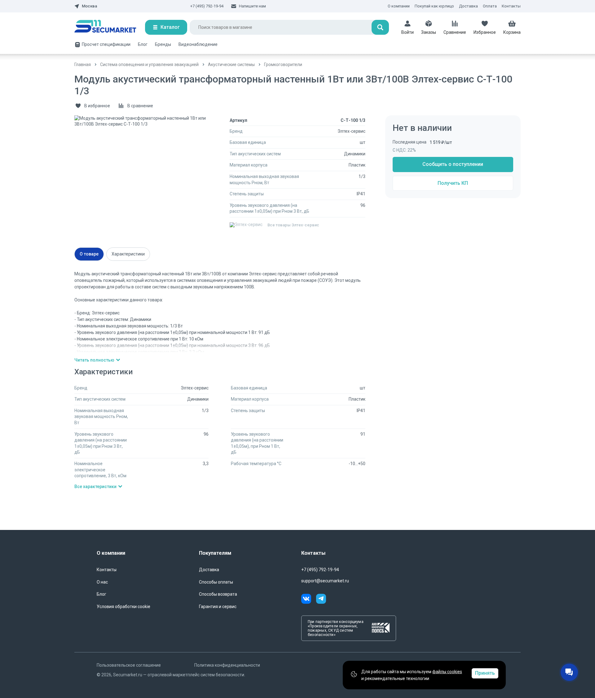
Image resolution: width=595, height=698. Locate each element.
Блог (143, 44)
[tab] (89, 254)
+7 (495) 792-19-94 (206, 6)
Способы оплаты (216, 582)
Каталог (170, 27)
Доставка (468, 6)
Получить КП (453, 183)
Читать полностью (94, 360)
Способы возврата (218, 594)
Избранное (485, 32)
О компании (399, 6)
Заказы (428, 32)
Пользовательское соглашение (129, 665)
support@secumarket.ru (325, 580)
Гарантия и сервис (217, 606)
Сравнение (454, 32)
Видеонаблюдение (198, 44)
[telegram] (321, 600)
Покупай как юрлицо (434, 6)
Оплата (490, 6)
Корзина (512, 32)
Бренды (163, 44)
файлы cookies (447, 671)
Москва (89, 6)
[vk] (308, 600)
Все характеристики (95, 486)
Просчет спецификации (106, 44)
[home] (109, 27)
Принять (485, 673)
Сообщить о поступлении (452, 164)
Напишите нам (252, 6)
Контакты (511, 6)
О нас (102, 582)
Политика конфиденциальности (227, 665)
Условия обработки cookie (123, 606)
